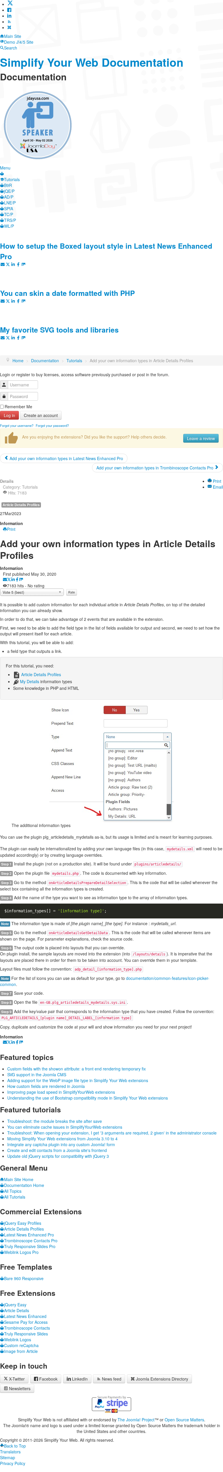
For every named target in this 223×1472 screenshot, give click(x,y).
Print (216, 481)
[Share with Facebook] (17, 580)
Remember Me (18, 406)
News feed (111, 1379)
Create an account (41, 415)
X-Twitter (16, 1379)
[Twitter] (10, 4)
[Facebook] (9, 10)
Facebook (48, 1379)
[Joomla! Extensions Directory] (9, 27)
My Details (29, 681)
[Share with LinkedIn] (13, 580)
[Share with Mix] (21, 580)
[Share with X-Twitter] (9, 580)
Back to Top (15, 1446)
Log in (9, 415)
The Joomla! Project (136, 1419)
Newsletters (19, 1388)
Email (217, 487)
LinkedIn (80, 1379)
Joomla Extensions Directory (162, 1379)
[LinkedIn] (9, 16)
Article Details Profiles (21, 504)
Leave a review (201, 438)
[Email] (5, 580)
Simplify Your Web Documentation (92, 62)
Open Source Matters (184, 1419)
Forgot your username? (16, 425)
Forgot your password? (52, 425)
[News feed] (9, 21)
